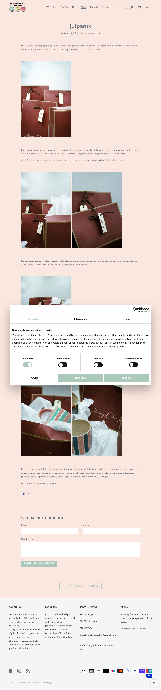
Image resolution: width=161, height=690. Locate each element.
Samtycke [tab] (33, 319)
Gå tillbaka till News (83, 586)
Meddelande (27, 539)
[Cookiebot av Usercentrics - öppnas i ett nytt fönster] (135, 309)
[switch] (62, 364)
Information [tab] (80, 319)
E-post (86, 524)
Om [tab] (128, 319)
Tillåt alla (126, 378)
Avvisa (34, 378)
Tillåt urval (80, 378)
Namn (24, 524)
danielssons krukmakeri (25, 682)
